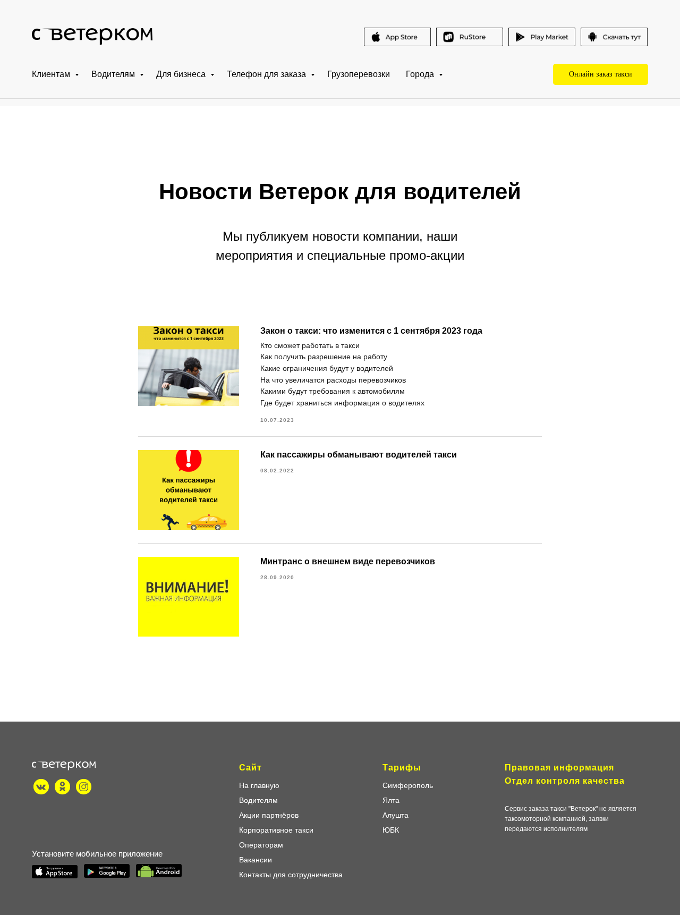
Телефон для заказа (267, 74)
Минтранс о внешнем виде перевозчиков (347, 561)
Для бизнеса (182, 74)
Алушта (395, 815)
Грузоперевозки (358, 74)
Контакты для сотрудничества (291, 874)
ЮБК (390, 830)
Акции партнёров (269, 815)
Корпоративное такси (276, 830)
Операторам (261, 845)
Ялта (391, 800)
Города (421, 74)
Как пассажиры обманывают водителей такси (358, 454)
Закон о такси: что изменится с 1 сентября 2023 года (371, 330)
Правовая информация (559, 767)
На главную (259, 785)
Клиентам (52, 74)
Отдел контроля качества (565, 780)
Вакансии (255, 859)
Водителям (114, 74)
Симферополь (407, 785)
